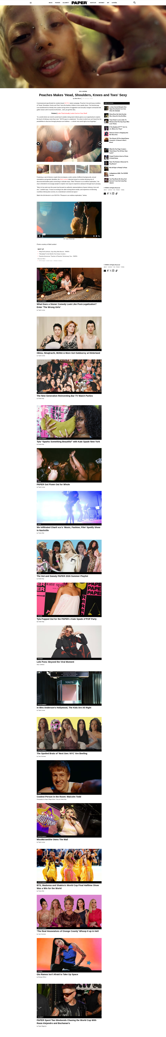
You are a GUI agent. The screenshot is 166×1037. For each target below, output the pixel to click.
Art (108, 2)
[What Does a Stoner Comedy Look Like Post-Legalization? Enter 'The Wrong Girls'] (69, 284)
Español (114, 2)
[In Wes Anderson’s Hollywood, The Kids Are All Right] (69, 687)
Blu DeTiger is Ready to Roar (118, 167)
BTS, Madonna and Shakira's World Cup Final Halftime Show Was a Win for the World (68, 887)
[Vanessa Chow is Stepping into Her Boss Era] (106, 134)
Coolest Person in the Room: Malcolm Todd (59, 796)
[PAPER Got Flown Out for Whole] (69, 464)
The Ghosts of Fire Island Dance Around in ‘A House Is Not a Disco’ (119, 140)
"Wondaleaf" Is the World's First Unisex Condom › (52, 254)
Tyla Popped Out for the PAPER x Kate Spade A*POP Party (67, 619)
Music (50, 2)
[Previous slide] (38, 143)
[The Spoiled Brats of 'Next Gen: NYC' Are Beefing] (69, 733)
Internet (101, 2)
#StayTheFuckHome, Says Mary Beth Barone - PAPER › (54, 251)
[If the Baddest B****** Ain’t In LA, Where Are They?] (106, 128)
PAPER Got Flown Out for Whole (53, 484)
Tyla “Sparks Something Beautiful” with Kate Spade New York (68, 441)
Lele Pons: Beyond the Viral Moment (55, 662)
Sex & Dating (83, 91)
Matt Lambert (64, 179)
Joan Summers (42, 756)
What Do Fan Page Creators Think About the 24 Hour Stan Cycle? (118, 151)
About (105, 189)
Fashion (57, 2)
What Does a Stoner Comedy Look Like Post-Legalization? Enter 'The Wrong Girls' (67, 305)
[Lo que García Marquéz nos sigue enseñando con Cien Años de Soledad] (106, 108)
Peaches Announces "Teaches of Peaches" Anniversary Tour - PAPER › (58, 256)
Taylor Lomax (41, 310)
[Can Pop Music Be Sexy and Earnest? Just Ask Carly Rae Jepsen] (106, 180)
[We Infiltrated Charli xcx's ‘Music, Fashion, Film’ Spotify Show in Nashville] (69, 507)
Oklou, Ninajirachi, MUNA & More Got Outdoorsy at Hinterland (68, 353)
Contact (110, 189)
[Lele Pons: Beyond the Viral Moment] (69, 641)
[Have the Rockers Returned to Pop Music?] (106, 163)
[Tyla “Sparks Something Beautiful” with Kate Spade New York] (69, 421)
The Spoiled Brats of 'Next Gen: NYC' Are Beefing (62, 753)
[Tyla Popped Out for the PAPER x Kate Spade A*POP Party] (69, 599)
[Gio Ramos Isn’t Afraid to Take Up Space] (69, 954)
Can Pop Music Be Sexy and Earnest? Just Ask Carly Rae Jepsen (118, 181)
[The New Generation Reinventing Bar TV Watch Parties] (69, 375)
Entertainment (42, 301)
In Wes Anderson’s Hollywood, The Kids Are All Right (64, 707)
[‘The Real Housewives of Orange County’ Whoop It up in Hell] (69, 911)
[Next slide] (100, 143)
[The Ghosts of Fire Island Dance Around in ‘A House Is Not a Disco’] (106, 139)
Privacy (118, 189)
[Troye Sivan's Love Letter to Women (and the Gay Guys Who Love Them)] (106, 121)
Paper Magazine (42, 1026)
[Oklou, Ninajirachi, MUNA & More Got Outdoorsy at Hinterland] (69, 333)
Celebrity (66, 2)
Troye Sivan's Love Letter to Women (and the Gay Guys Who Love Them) (119, 121)
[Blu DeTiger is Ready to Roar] (106, 169)
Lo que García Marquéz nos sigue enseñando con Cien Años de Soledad (117, 109)
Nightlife (93, 2)
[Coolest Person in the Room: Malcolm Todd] (69, 776)
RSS (114, 189)
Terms (122, 189)
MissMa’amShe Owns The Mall (52, 839)
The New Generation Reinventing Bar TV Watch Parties (65, 396)
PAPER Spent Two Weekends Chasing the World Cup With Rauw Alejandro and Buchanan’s (66, 1021)
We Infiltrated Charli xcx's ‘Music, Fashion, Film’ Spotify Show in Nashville (68, 529)
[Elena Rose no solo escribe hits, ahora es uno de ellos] (106, 115)
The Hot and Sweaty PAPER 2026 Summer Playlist (62, 576)
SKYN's (67, 103)
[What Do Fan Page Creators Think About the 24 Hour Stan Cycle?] (106, 150)
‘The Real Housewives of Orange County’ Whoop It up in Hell (68, 931)
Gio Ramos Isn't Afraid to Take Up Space (57, 974)
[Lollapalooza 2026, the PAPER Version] (106, 174)
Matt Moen (78, 98)
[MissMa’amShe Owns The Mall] (69, 819)
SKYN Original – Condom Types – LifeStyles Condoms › (51, 260)
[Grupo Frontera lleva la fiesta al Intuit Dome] (106, 157)
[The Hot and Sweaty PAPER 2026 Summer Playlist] (69, 556)
